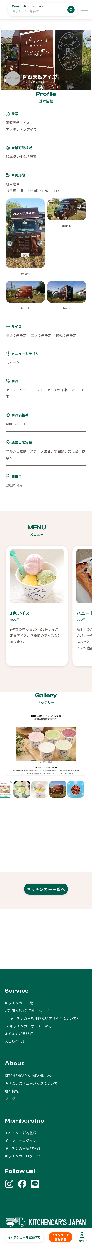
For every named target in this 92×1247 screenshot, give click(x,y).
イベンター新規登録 (21, 1132)
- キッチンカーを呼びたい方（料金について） (42, 1018)
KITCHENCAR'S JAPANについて (30, 1075)
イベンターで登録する (60, 1237)
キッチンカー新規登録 (22, 1148)
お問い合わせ (15, 1041)
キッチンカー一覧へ (46, 889)
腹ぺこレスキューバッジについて (31, 1083)
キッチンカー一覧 (19, 1002)
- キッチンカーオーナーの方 (28, 1026)
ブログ (10, 1098)
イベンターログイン (21, 1140)
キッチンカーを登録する (24, 1237)
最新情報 (12, 1091)
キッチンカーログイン (22, 1156)
